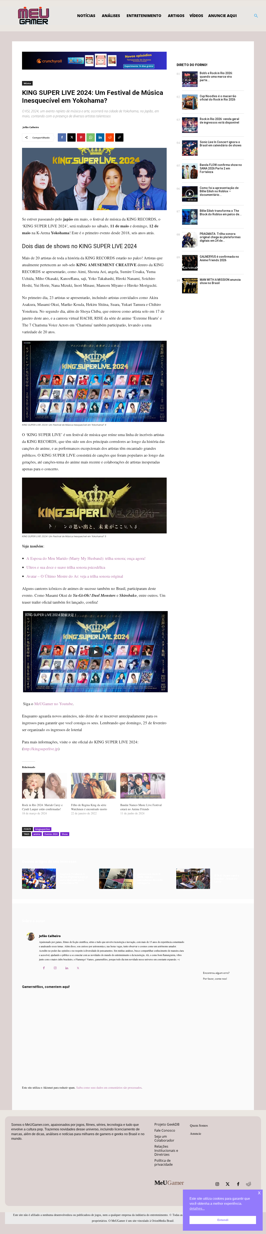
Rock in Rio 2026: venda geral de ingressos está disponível (219, 120)
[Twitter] (228, 1184)
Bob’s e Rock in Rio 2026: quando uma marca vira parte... (216, 76)
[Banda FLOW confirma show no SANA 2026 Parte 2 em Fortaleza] (190, 171)
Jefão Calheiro (31, 127)
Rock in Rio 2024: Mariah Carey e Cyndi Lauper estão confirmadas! (42, 807)
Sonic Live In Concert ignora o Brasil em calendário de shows (220, 143)
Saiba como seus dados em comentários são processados (109, 1087)
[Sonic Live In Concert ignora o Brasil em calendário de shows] (190, 148)
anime (36, 834)
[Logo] (34, 15)
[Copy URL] (119, 137)
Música (27, 83)
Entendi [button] (222, 1220)
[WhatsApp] (90, 137)
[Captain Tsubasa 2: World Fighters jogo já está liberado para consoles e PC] (39, 879)
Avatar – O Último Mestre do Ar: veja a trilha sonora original (74, 576)
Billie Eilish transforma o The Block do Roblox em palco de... (221, 212)
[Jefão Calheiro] (30, 953)
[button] (256, 16)
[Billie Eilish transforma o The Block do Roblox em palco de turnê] (190, 217)
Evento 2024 (51, 834)
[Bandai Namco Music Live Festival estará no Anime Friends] (142, 786)
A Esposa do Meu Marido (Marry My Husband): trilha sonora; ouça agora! (85, 558)
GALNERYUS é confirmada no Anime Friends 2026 (219, 258)
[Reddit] (248, 1184)
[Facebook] (62, 137)
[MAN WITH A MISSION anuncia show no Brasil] (190, 286)
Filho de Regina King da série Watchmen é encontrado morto (89, 807)
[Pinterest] (81, 137)
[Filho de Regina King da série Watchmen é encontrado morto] (93, 786)
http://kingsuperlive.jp (40, 748)
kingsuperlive (42, 829)
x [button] (259, 1193)
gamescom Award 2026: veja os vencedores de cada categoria (150, 879)
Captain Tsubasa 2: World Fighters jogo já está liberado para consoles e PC (74, 879)
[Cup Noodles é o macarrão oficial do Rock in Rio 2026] (190, 102)
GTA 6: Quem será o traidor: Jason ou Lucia (226, 878)
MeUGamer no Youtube (53, 703)
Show (65, 834)
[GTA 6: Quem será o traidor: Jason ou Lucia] (193, 879)
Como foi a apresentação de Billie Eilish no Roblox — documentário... (219, 191)
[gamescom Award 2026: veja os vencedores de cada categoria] (116, 879)
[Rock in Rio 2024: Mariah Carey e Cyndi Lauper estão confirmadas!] (44, 786)
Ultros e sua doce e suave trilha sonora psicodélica (65, 567)
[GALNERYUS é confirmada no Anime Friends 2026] (190, 263)
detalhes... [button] (197, 1208)
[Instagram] (55, 968)
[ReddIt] (110, 137)
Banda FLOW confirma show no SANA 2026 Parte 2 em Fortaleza (221, 168)
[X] (71, 137)
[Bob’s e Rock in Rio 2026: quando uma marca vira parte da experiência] (190, 79)
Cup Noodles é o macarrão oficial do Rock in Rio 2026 (218, 97)
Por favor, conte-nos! (215, 978)
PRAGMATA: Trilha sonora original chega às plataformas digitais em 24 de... (220, 237)
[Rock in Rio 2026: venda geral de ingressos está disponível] (190, 125)
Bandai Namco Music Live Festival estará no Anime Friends (141, 807)
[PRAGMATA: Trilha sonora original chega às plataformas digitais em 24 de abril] (190, 240)
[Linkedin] (100, 137)
